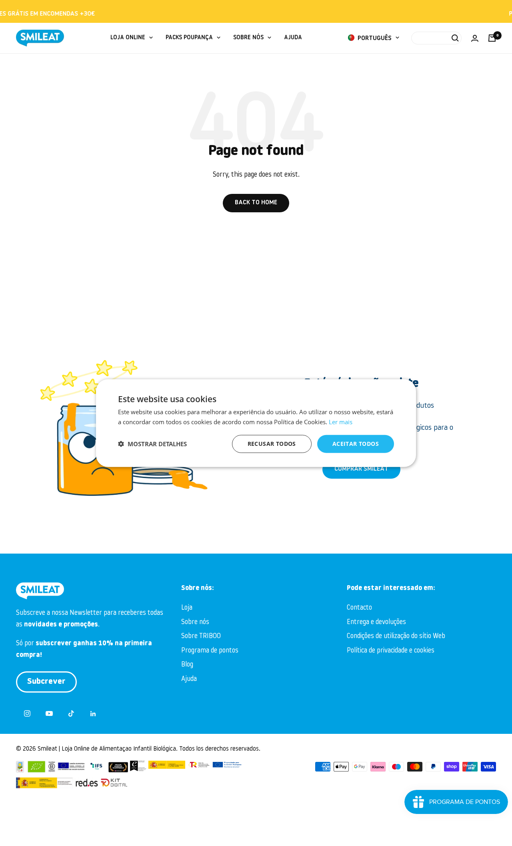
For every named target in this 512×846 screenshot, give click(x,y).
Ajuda (189, 679)
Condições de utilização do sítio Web (396, 636)
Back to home (256, 202)
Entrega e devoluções (376, 622)
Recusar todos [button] (272, 443)
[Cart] (492, 38)
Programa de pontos (209, 650)
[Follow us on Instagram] (27, 714)
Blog (187, 664)
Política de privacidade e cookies (390, 650)
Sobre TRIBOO (201, 636)
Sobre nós (195, 622)
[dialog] (256, 423)
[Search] (436, 38)
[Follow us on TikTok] (71, 714)
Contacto (359, 607)
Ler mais (340, 422)
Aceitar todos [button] (355, 443)
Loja (186, 607)
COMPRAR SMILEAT (361, 469)
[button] (152, 443)
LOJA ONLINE (127, 38)
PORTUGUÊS (374, 38)
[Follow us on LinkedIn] (93, 714)
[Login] (474, 38)
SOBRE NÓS (248, 38)
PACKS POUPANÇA (189, 38)
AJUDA (293, 38)
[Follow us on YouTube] (49, 714)
